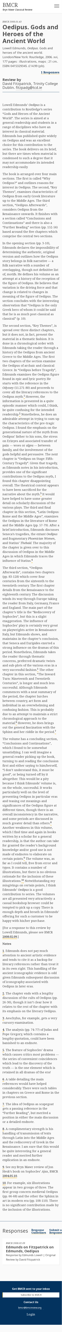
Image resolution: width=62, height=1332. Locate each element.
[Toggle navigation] (54, 7)
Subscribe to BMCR (31, 1294)
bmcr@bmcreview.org (29, 1307)
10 (4, 1183)
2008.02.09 (9, 937)
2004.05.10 (9, 1176)
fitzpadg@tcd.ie (29, 87)
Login (31, 1314)
